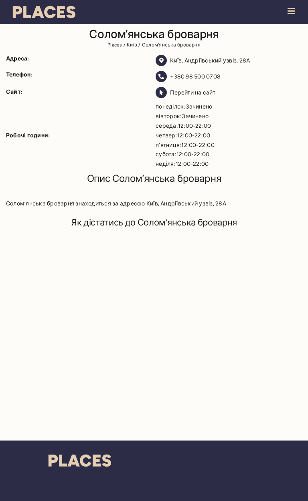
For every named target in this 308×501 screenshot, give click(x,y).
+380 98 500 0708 (195, 76)
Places (114, 45)
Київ (132, 45)
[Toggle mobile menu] (292, 11)
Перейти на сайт (192, 92)
